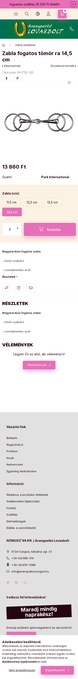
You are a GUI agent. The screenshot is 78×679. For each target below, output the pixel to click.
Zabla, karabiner (25, 45)
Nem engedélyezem (22, 670)
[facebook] (6, 78)
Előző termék (12, 66)
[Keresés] (27, 14)
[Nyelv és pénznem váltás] (37, 14)
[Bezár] (73, 4)
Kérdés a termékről (18, 287)
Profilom (12, 451)
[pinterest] (17, 78)
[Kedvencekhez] (69, 82)
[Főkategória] (3, 45)
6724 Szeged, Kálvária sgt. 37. (31, 551)
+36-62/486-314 (72, 29)
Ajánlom (30, 287)
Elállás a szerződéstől (21, 528)
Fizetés (11, 508)
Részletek (8, 276)
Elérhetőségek (16, 521)
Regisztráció (14, 444)
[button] (39, 122)
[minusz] (17, 232)
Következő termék (62, 66)
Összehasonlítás (6, 287)
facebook (7, 582)
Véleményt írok (36, 365)
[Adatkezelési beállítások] (25, 582)
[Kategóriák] (16, 14)
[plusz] (17, 226)
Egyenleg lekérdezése (21, 471)
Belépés (11, 438)
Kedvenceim (14, 464)
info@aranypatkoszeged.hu (30, 571)
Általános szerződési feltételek (27, 494)
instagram (16, 582)
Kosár (10, 458)
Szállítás (12, 514)
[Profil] (48, 14)
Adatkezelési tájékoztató (23, 501)
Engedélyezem (55, 670)
